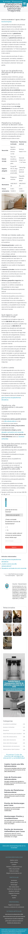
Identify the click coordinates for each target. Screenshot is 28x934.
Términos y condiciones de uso (14, 866)
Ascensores (14, 880)
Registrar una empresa (14, 905)
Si (7, 527)
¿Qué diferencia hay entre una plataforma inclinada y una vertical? (14, 451)
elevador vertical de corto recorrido (12, 432)
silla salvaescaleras (10, 421)
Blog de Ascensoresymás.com (14, 873)
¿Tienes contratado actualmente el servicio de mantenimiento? (12, 522)
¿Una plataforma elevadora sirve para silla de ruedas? (12, 455)
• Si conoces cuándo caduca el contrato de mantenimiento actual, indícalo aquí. (13, 535)
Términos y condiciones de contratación (14, 907)
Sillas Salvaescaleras (14, 887)
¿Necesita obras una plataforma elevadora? (11, 460)
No (7, 530)
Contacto (14, 864)
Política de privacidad (14, 869)
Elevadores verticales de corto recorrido (13, 568)
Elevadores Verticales (14, 891)
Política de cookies (14, 871)
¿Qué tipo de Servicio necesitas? (11, 511)
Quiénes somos (14, 860)
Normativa (14, 895)
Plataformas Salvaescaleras (14, 889)
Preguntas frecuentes (14, 893)
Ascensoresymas (6, 21)
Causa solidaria (14, 862)
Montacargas (14, 884)
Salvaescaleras (14, 882)
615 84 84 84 (7, 1)
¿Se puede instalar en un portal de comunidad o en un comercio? (11, 464)
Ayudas (14, 897)
